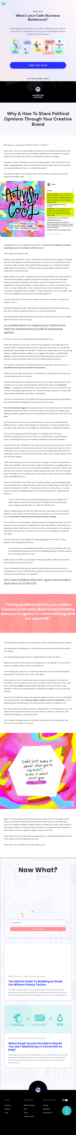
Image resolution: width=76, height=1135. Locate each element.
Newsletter (46, 1109)
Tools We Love (47, 1113)
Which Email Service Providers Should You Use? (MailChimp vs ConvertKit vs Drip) (35, 1047)
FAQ (25, 1109)
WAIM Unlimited (29, 1105)
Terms (26, 1113)
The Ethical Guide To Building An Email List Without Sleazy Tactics (35, 983)
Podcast (7, 1109)
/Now (6, 1113)
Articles (45, 1105)
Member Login (29, 1116)
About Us (8, 1105)
